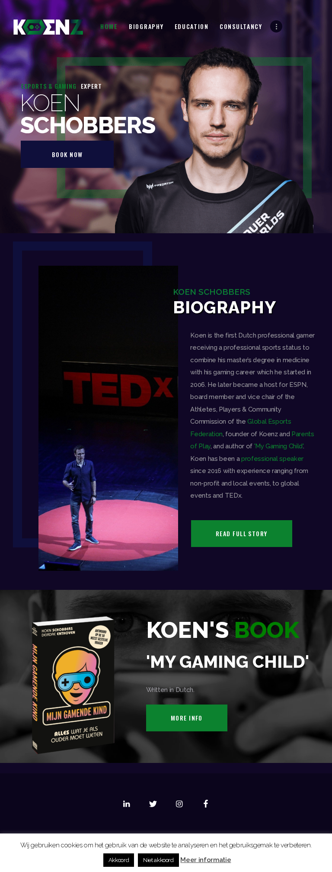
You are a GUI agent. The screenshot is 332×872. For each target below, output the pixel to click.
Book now (67, 154)
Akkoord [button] (119, 860)
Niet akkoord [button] (158, 860)
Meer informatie (205, 860)
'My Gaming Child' (278, 446)
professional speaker (272, 459)
